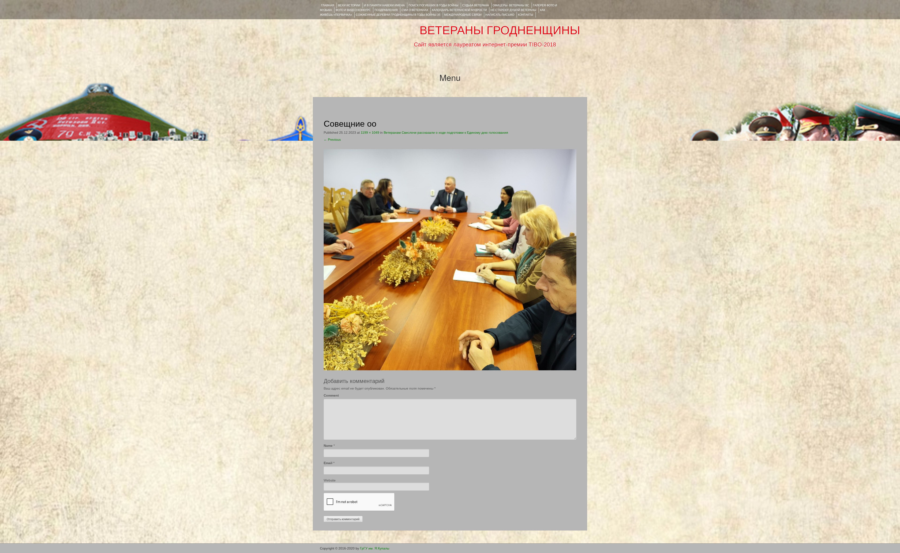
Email (328, 463)
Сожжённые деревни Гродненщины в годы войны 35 (398, 14)
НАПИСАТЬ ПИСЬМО (499, 14)
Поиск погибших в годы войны (433, 5)
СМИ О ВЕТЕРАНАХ (414, 10)
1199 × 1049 (370, 132)
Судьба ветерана (475, 5)
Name (328, 445)
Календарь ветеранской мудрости (459, 10)
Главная (327, 5)
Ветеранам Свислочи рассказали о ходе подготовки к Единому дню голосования (446, 132)
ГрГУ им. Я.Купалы (374, 548)
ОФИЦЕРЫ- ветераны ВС (511, 5)
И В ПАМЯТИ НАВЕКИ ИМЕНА (384, 5)
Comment (331, 395)
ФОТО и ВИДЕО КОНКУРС (353, 10)
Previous (332, 139)
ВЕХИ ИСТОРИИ (349, 5)
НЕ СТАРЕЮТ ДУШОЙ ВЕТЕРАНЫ (513, 10)
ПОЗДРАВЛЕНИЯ (386, 10)
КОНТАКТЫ (525, 14)
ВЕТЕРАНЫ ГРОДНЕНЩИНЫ (500, 30)
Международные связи (463, 14)
